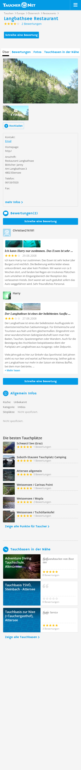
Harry (16, 293)
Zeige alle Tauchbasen (21, 637)
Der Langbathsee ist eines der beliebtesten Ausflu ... (38, 313)
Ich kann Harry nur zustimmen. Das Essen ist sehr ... (39, 251)
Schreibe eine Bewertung (21, 35)
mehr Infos (12, 202)
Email (8, 141)
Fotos (37, 52)
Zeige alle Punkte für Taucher (26, 527)
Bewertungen (21, 52)
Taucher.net (19, 5)
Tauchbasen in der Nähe (61, 52)
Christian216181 (23, 230)
